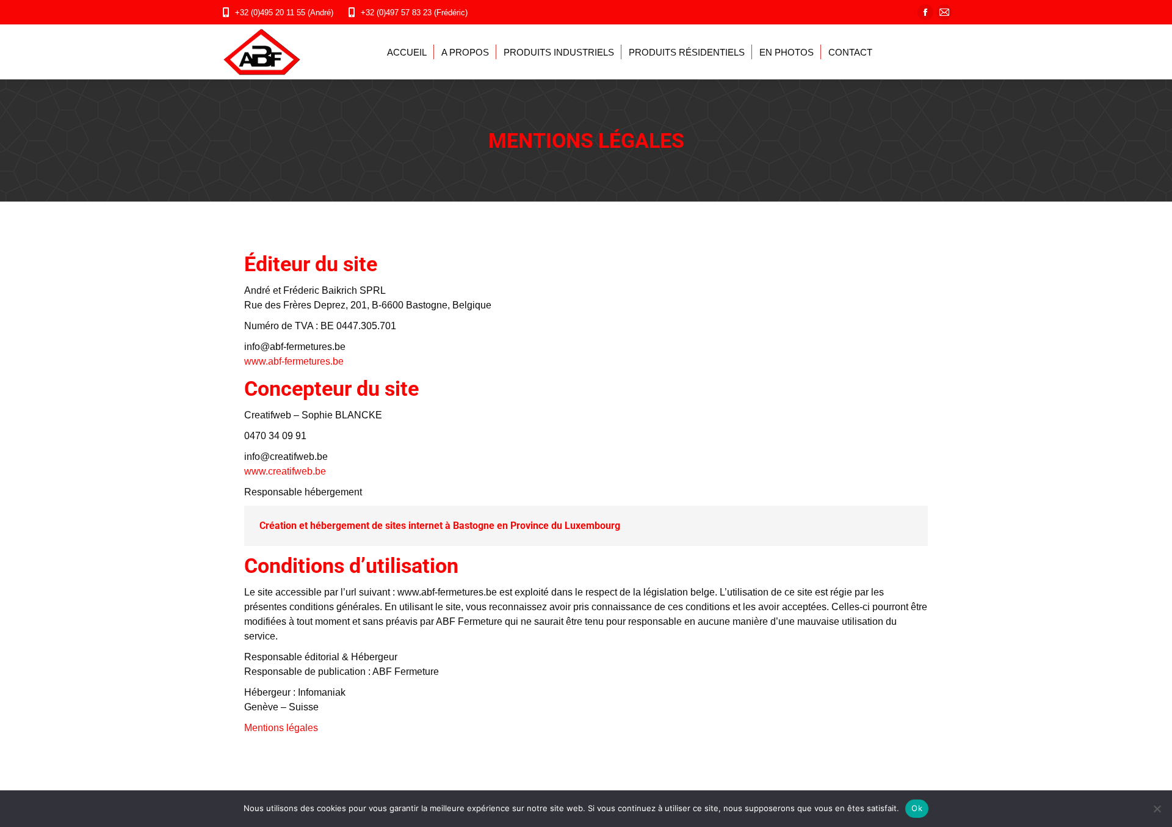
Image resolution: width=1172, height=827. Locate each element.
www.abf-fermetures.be (294, 361)
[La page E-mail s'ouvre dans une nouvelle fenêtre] (944, 12)
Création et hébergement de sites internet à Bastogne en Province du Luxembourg (439, 525)
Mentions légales (281, 728)
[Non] (1157, 809)
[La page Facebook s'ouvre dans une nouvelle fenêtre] (925, 12)
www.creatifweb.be (285, 471)
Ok (916, 808)
